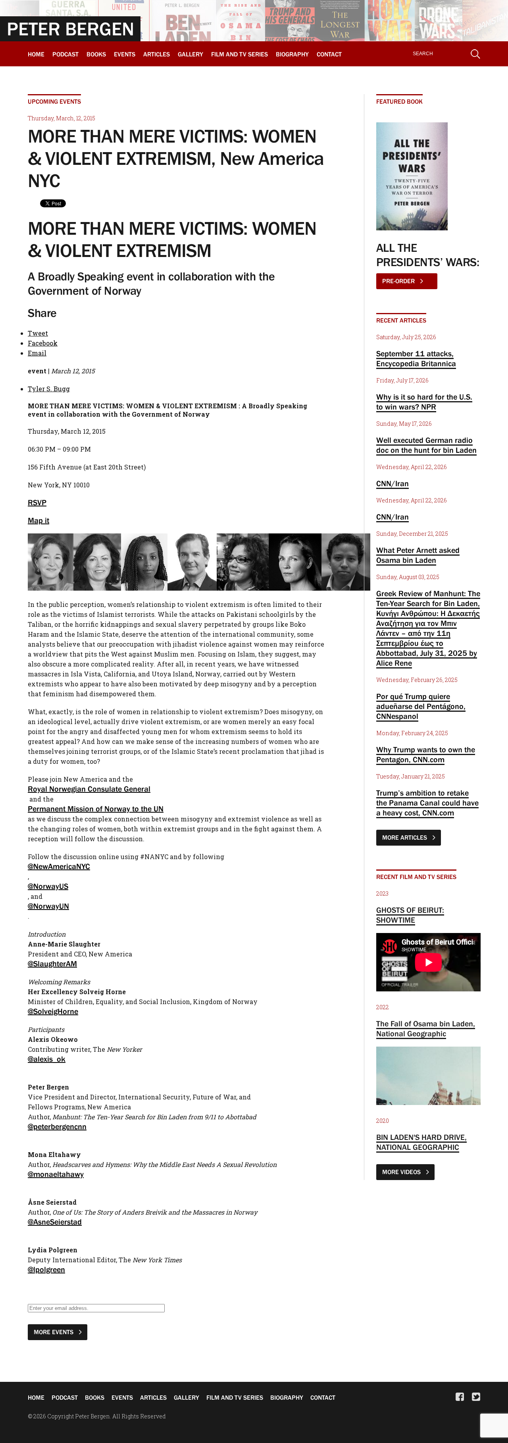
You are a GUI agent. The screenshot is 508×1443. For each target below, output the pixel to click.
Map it (38, 520)
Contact (329, 54)
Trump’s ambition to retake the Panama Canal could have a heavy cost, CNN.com (427, 802)
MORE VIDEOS (402, 1171)
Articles (156, 54)
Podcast (65, 54)
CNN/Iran (392, 483)
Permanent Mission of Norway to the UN (96, 808)
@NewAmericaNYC (59, 866)
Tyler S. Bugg (49, 388)
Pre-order (399, 280)
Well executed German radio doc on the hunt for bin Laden (426, 445)
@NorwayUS (48, 886)
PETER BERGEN (70, 28)
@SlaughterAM (52, 963)
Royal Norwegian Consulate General (89, 788)
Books (96, 54)
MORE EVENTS (54, 1331)
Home (36, 54)
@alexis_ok (46, 1059)
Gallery (190, 54)
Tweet (38, 333)
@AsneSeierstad (55, 1221)
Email (37, 353)
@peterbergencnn (57, 1126)
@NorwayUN (48, 906)
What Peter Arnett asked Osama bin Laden (418, 555)
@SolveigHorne (53, 1011)
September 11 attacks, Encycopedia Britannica (416, 358)
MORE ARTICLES (405, 837)
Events (124, 54)
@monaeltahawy (56, 1174)
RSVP (37, 502)
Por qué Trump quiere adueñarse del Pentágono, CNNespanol (421, 706)
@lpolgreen (46, 1269)
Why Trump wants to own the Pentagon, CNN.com (425, 754)
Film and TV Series (239, 54)
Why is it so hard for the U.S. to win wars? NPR (424, 401)
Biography (292, 54)
